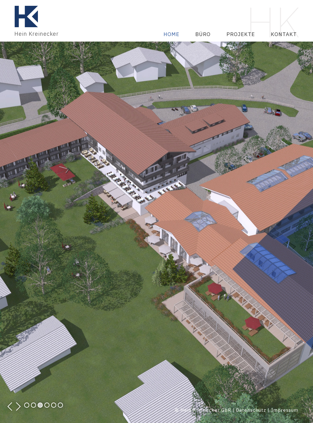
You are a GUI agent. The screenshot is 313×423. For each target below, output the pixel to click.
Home (171, 34)
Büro (203, 34)
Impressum (284, 410)
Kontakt (284, 34)
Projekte (240, 34)
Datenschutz (251, 410)
